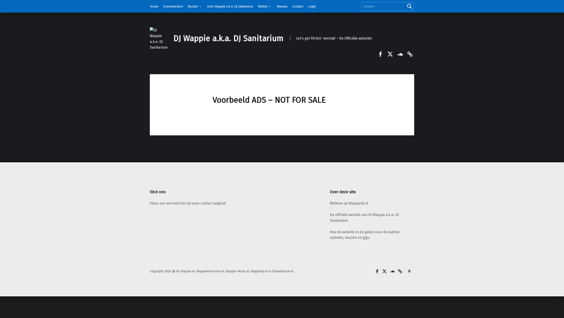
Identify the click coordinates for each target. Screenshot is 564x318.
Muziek (193, 6)
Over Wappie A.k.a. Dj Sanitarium (230, 6)
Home (154, 6)
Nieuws (282, 6)
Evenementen (173, 6)
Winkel (263, 6)
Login (312, 6)
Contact (297, 6)
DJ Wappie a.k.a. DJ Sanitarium (228, 38)
